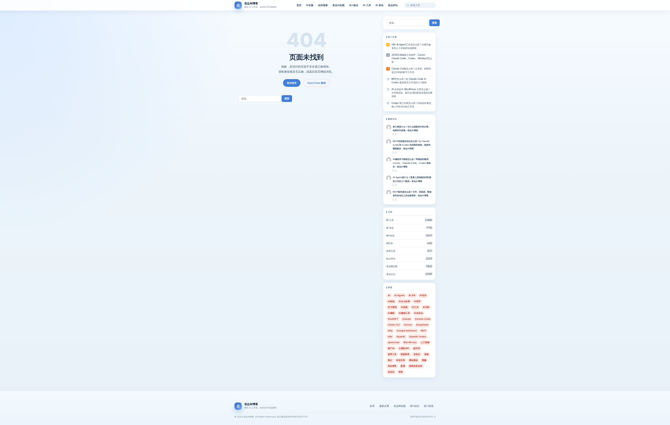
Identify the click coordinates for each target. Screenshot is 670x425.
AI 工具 (367, 5)
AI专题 (309, 5)
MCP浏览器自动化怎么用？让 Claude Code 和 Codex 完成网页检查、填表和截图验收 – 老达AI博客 (411, 145)
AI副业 (391, 301)
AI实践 (404, 307)
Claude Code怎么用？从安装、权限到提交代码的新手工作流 (411, 70)
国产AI (391, 348)
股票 (403, 366)
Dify (390, 330)
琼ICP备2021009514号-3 (423, 416)
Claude (406, 319)
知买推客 (323, 5)
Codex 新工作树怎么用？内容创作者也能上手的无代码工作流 (411, 105)
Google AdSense (407, 330)
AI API (412, 295)
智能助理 (405, 354)
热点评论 (393, 5)
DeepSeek (422, 324)
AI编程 (391, 313)
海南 (426, 354)
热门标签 (429, 405)
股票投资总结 (415, 366)
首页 (299, 5)
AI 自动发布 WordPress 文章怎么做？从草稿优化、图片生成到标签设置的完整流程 (412, 93)
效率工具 (392, 354)
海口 (390, 360)
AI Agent (399, 295)
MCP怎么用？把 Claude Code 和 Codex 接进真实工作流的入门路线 (409, 81)
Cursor (408, 324)
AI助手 (417, 301)
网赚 (424, 360)
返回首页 (292, 82)
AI (389, 295)
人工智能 (425, 342)
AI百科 (389, 243)
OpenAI (400, 336)
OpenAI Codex (417, 336)
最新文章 (384, 405)
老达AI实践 (338, 5)
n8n (390, 336)
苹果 (401, 372)
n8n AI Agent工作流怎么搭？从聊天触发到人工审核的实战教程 (411, 46)
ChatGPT (393, 319)
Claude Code (422, 319)
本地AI (417, 354)
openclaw (393, 342)
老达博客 (392, 366)
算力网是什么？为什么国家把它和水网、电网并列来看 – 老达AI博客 (411, 128)
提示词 (416, 348)
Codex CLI (394, 324)
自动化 (391, 372)
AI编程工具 (404, 313)
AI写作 (423, 295)
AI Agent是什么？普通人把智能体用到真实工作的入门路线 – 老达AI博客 (412, 179)
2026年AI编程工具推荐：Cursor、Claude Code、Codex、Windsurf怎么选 (412, 58)
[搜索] (408, 5)
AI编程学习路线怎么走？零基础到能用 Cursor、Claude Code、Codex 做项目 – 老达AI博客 (412, 163)
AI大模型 (392, 307)
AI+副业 (353, 5)
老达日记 (390, 274)
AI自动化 (418, 313)
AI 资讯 (379, 5)
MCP (423, 330)
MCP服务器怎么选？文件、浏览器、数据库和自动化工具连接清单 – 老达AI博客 (412, 193)
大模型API (404, 348)
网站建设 (413, 360)
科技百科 (400, 360)
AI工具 (415, 307)
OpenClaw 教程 (316, 82)
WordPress (409, 342)
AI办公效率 (404, 301)
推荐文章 (390, 251)
